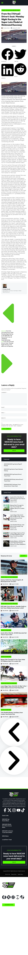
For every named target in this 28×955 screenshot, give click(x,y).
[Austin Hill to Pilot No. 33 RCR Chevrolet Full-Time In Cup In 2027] (6, 499)
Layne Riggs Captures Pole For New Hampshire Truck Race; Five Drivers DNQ (17, 534)
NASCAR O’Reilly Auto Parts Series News (7, 826)
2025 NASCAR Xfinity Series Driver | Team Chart (13, 480)
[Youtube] (18, 810)
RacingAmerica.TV (7, 940)
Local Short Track (7, 839)
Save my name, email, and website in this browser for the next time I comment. (12, 425)
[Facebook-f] (5, 810)
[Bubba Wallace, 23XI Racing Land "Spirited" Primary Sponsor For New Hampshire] (6, 543)
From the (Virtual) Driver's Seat (11, 10)
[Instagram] (14, 810)
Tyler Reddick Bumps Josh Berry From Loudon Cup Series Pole (17, 526)
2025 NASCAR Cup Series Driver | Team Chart (13, 475)
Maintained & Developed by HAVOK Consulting (14, 872)
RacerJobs (5, 944)
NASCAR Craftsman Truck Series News (8, 683)
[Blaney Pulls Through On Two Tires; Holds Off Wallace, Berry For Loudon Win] (6, 508)
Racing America (6, 936)
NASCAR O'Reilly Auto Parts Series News (9, 577)
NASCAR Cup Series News (6, 630)
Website (3, 418)
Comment (4, 392)
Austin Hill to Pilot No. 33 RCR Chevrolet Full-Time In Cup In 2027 (17, 498)
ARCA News (5, 836)
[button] (2, 2)
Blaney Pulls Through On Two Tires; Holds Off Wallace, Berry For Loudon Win (17, 508)
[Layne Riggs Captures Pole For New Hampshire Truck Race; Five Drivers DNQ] (6, 535)
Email (3, 412)
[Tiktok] (23, 810)
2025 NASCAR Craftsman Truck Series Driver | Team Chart (12, 485)
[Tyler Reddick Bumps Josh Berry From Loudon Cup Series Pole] (6, 527)
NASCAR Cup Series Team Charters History (13, 470)
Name (3, 407)
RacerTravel (5, 947)
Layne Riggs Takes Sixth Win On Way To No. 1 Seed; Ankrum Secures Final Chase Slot (17, 517)
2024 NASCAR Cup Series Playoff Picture (13, 464)
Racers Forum (5, 951)
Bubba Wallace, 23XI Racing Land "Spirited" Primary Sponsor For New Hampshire (18, 543)
